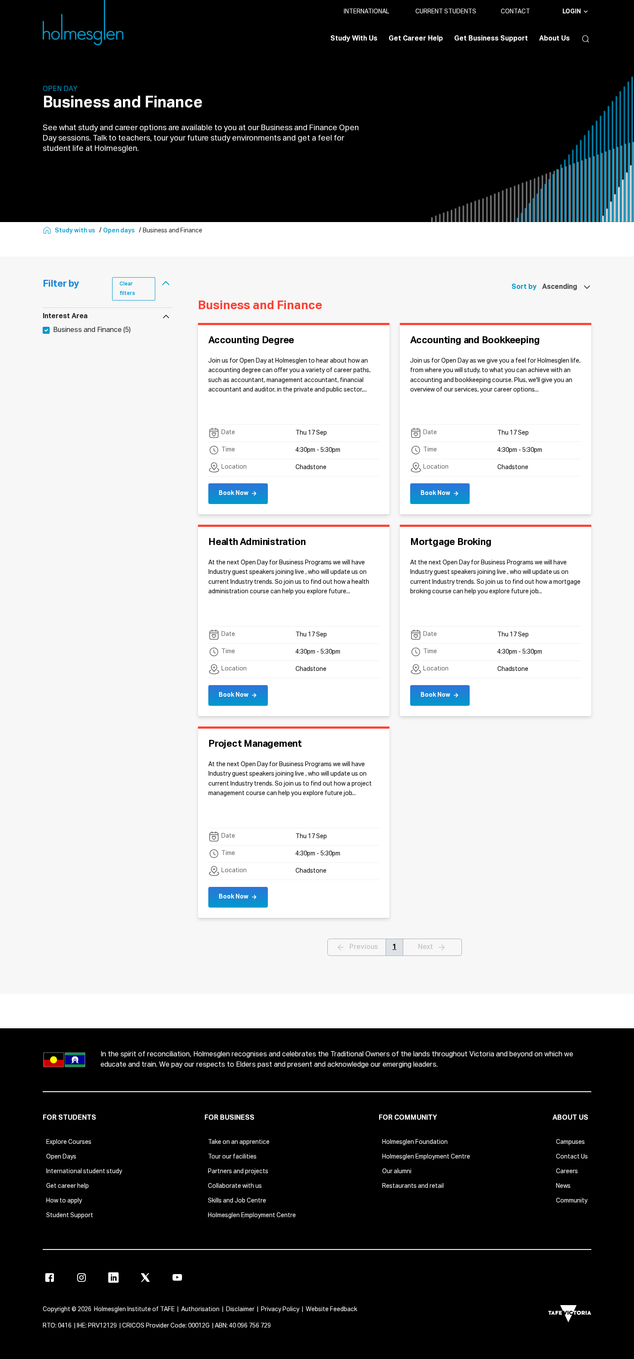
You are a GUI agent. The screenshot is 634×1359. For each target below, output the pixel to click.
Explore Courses (68, 1142)
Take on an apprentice (239, 1142)
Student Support (69, 1215)
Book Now (233, 493)
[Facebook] (49, 1277)
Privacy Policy (280, 1309)
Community (571, 1201)
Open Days (61, 1157)
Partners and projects (238, 1171)
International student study (84, 1171)
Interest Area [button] (65, 316)
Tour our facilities (232, 1157)
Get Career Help (416, 38)
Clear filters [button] (127, 289)
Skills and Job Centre (237, 1201)
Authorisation (200, 1309)
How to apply (64, 1201)
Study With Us (353, 38)
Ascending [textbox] (559, 287)
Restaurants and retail (413, 1186)
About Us (554, 38)
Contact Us (572, 1157)
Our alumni (396, 1171)
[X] (145, 1277)
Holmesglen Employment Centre (252, 1215)
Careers (567, 1171)
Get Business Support (491, 38)
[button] (584, 39)
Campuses (570, 1142)
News (563, 1186)
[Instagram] (81, 1277)
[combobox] (564, 287)
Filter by (61, 284)
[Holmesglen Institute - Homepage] (48, 231)
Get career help (67, 1186)
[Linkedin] (113, 1277)
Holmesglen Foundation (415, 1142)
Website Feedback (331, 1309)
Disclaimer (240, 1309)
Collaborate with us (235, 1186)
